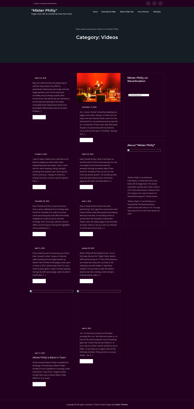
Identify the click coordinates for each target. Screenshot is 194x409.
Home (95, 12)
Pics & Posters (143, 12)
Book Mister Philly (109, 12)
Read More (39, 117)
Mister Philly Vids (126, 12)
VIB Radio (157, 12)
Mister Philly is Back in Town (49, 357)
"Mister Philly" (44, 10)
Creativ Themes (121, 404)
